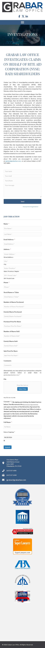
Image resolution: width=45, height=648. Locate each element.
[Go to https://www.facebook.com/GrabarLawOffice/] (19, 16)
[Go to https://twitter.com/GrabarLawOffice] (23, 16)
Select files (22, 389)
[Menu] (22, 22)
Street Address (8, 257)
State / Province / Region (11, 271)
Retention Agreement (30, 404)
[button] (22, 201)
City (5, 264)
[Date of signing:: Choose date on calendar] (4, 440)
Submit (7, 447)
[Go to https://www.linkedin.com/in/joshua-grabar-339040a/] (26, 16)
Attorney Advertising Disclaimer (21, 206)
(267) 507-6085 (11, 470)
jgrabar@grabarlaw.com (13, 161)
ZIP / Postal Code (9, 278)
